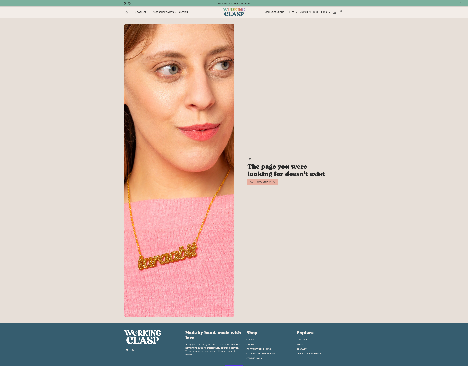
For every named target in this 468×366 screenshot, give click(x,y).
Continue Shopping (262, 182)
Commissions (254, 358)
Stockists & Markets (309, 353)
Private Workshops (258, 349)
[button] (127, 13)
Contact (302, 349)
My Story (302, 340)
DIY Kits (251, 344)
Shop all (251, 340)
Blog (299, 344)
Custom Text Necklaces (260, 353)
